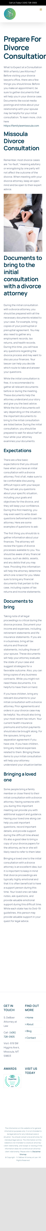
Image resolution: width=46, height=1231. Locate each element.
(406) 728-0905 (29, 2)
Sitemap (23, 1154)
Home (29, 1017)
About (30, 1024)
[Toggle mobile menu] (41, 9)
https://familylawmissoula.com (21, 125)
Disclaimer (36, 1151)
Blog (29, 1031)
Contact (31, 1037)
